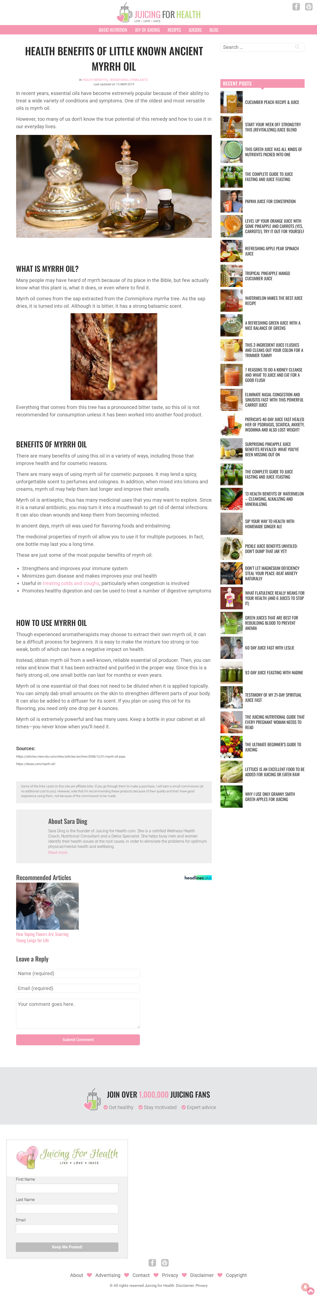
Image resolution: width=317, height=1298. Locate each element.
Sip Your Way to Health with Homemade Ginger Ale (269, 523)
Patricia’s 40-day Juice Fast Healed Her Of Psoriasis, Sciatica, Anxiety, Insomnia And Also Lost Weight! (274, 424)
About (76, 1275)
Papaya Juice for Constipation (270, 201)
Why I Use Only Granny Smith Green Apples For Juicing (270, 796)
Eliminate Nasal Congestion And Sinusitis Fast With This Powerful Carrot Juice (274, 399)
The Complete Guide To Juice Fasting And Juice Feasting (269, 176)
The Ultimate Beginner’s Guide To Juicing (273, 747)
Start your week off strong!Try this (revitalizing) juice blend (273, 127)
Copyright (236, 1275)
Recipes (174, 30)
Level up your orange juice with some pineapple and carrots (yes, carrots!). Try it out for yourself (274, 226)
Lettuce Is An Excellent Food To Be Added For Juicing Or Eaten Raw (275, 771)
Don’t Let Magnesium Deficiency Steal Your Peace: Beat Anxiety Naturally (272, 573)
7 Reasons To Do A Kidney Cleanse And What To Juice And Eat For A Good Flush (273, 375)
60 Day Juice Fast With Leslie (269, 648)
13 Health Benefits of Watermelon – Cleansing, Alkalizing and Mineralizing (274, 499)
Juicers (195, 30)
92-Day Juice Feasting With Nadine (274, 672)
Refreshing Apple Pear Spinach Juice (272, 251)
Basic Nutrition (113, 30)
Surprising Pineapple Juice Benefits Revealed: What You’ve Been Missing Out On (272, 449)
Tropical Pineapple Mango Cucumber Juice (267, 275)
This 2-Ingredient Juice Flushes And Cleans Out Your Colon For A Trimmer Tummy (274, 350)
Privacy (170, 1275)
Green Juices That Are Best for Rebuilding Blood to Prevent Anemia (271, 623)
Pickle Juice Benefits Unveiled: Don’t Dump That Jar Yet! (271, 548)
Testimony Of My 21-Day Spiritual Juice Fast (273, 697)
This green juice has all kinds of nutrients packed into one (273, 151)
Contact (141, 1275)
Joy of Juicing (147, 30)
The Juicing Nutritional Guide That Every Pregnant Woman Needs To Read (275, 722)
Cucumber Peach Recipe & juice (272, 102)
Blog (214, 30)
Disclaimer (202, 1275)
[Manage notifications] (305, 1287)
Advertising (107, 1275)
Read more (57, 852)
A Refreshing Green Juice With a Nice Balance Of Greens (272, 325)
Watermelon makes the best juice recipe (274, 300)
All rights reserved (129, 1285)
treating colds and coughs (71, 583)
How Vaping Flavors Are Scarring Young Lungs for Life (42, 937)
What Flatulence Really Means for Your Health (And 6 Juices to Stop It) (275, 598)
